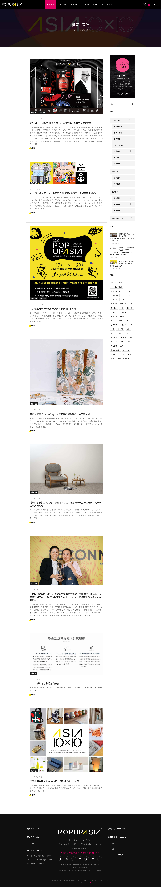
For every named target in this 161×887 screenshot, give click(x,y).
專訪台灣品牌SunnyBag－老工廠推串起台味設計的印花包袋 (60, 414)
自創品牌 (126, 350)
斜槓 (112, 333)
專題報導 (33, 113)
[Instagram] (73, 858)
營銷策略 (114, 342)
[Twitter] (93, 858)
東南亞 (119, 333)
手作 (126, 321)
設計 (129, 354)
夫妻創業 (123, 312)
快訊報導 (117, 210)
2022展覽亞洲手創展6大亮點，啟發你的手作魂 (53, 308)
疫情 (128, 342)
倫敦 (123, 300)
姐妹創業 (114, 316)
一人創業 (129, 291)
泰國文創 (114, 337)
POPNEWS (97, 4)
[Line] (67, 858)
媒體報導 (117, 151)
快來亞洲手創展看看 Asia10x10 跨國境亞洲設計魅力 (55, 781)
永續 (126, 333)
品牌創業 (117, 178)
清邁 (131, 337)
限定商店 (117, 157)
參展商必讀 (118, 126)
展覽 (120, 321)
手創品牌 (123, 325)
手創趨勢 (115, 192)
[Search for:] (122, 104)
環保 (121, 342)
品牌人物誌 (43, 183)
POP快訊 (82, 30)
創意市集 (114, 304)
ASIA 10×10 (118, 145)
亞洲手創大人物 (127, 295)
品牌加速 (33, 673)
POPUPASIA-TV (117, 218)
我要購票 (50, 4)
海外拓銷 (123, 337)
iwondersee (81, 883)
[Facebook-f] (61, 858)
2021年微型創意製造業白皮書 (44, 683)
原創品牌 (114, 308)
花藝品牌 (114, 354)
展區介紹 (74, 4)
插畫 (112, 329)
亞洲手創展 (42, 113)
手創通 (86, 4)
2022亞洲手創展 (116, 287)
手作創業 (114, 325)
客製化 (113, 321)
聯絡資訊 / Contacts (35, 850)
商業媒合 (117, 139)
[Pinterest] (86, 858)
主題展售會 (114, 295)
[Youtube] (80, 858)
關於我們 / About (34, 837)
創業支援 (123, 304)
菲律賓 (122, 354)
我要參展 (30, 828)
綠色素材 (114, 346)
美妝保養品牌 (115, 350)
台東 (121, 308)
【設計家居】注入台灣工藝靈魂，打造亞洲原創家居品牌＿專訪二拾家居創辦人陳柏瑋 (65, 504)
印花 (131, 304)
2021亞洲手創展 (116, 283)
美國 (121, 346)
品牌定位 (129, 308)
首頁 (74, 30)
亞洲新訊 (117, 198)
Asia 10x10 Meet (116, 291)
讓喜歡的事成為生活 (124, 358)
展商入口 (63, 4)
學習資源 (123, 316)
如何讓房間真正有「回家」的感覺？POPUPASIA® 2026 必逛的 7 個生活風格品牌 (122, 237)
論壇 (112, 358)
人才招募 (117, 163)
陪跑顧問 (117, 184)
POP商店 (110, 4)
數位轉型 (120, 329)
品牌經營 (114, 312)
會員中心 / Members (116, 828)
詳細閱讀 (32, 148)
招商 (131, 325)
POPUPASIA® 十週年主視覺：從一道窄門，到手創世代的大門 (122, 263)
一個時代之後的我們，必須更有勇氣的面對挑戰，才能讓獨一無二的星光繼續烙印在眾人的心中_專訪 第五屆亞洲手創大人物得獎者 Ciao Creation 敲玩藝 (66, 597)
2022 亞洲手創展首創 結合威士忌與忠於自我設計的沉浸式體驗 (60, 123)
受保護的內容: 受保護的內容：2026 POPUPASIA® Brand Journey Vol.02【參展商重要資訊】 (122, 250)
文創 (128, 329)
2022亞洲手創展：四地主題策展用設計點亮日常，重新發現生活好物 (63, 193)
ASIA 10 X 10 (33, 843)
